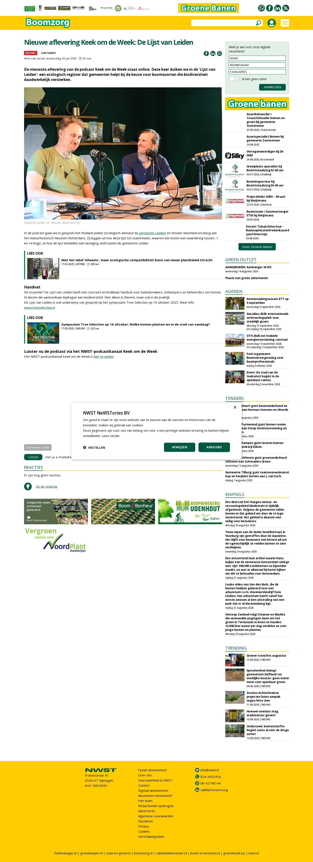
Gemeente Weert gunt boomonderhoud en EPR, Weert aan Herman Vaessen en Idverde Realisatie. (256, 409)
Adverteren (146, 811)
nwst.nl (253, 853)
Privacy (143, 826)
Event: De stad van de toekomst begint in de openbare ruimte (263, 376)
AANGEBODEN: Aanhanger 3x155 (248, 267)
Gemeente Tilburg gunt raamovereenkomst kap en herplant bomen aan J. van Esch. (257, 474)
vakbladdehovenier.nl (171, 853)
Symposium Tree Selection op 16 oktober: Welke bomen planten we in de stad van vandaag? (135, 324)
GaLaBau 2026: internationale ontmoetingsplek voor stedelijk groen (268, 317)
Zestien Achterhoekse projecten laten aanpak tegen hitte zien (263, 696)
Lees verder (111, 436)
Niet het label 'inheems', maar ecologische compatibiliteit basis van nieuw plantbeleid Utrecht (137, 260)
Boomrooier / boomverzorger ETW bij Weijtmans (268, 213)
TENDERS (234, 398)
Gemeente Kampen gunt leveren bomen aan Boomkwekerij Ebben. (254, 445)
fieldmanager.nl (65, 853)
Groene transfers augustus (266, 655)
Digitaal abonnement (153, 790)
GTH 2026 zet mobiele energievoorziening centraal (267, 338)
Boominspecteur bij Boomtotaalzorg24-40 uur (265, 183)
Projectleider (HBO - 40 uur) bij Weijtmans (266, 198)
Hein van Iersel (34, 58)
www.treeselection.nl (39, 307)
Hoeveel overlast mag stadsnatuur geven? (262, 713)
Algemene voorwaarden (155, 816)
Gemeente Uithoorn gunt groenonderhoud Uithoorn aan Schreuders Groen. (256, 459)
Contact (143, 785)
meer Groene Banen (257, 247)
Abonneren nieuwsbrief (155, 795)
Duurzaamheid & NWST (155, 780)
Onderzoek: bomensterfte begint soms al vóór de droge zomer (268, 730)
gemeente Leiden (152, 233)
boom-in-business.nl (205, 853)
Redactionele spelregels (156, 806)
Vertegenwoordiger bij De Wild (265, 153)
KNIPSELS (234, 494)
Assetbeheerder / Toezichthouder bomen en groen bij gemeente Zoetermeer (266, 120)
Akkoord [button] (214, 447)
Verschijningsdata (151, 836)
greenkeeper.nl (91, 853)
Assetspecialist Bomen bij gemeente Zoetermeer (265, 138)
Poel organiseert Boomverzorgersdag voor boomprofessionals (265, 357)
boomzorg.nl (143, 853)
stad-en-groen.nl (118, 853)
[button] (94, 447)
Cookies (144, 831)
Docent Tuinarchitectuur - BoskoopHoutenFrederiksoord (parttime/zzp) (267, 230)
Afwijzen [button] (179, 447)
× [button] (234, 407)
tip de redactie (46, 486)
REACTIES (33, 467)
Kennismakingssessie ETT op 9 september (268, 301)
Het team (145, 801)
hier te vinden (104, 356)
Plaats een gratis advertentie (246, 278)
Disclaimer (145, 821)
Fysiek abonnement (152, 770)
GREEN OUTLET (241, 259)
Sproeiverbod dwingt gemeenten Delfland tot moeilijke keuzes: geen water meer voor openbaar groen (268, 676)
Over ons (145, 775)
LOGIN (33, 457)
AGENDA (234, 291)
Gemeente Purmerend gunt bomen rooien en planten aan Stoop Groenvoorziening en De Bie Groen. (256, 428)
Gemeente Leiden (37, 447)
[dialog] (156, 431)
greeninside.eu (234, 853)
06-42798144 (210, 783)
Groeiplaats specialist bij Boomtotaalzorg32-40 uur (265, 168)
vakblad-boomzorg (214, 790)
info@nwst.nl (209, 770)
